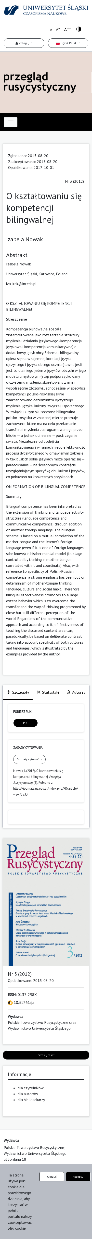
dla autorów (28, 1093)
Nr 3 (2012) (74, 181)
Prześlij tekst (46, 1055)
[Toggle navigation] (10, 122)
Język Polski (69, 43)
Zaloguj (24, 43)
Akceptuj (78, 1176)
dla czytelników (31, 1087)
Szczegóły (20, 692)
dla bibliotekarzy (31, 1099)
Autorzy (78, 692)
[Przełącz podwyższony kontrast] (79, 28)
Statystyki (50, 692)
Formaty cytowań (28, 759)
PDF (25, 723)
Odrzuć (51, 1176)
